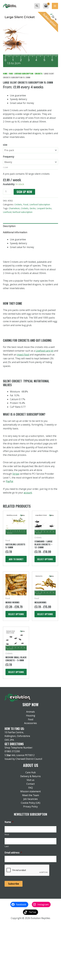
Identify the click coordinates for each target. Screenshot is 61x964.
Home (5, 73)
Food (11, 73)
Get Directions (14, 744)
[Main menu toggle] (55, 6)
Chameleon (14, 208)
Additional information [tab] (15, 232)
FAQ (30, 787)
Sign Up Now (24, 192)
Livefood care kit (44, 350)
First (7, 834)
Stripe (15, 473)
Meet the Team (30, 795)
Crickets (38, 73)
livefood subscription (22, 212)
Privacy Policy (30, 806)
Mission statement (30, 791)
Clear (5, 167)
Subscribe (13, 883)
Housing (30, 715)
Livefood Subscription (23, 73)
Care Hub (30, 772)
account (28, 492)
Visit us (30, 780)
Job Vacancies (30, 799)
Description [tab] (9, 226)
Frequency (8, 156)
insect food (23, 354)
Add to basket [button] (16, 559)
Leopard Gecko (44, 208)
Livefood (7, 212)
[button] (37, 6)
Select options (45, 559)
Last (7, 846)
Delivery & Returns (30, 776)
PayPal (9, 481)
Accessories (30, 723)
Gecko (33, 208)
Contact (30, 783)
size (5, 144)
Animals (30, 711)
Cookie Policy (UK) (30, 802)
